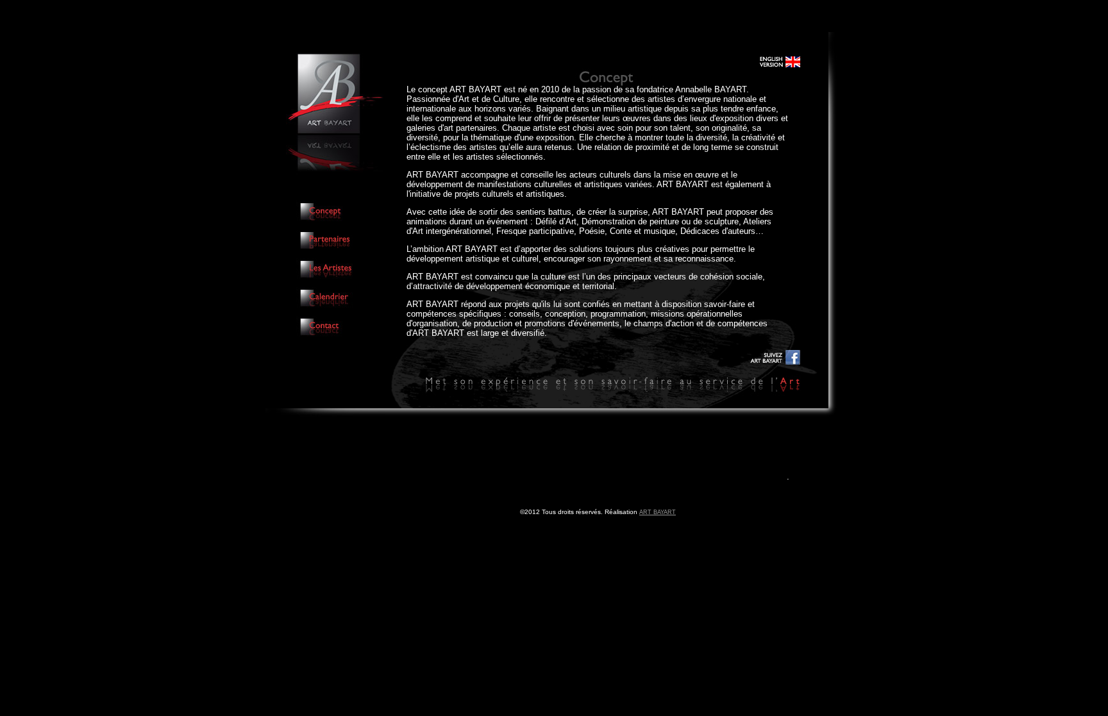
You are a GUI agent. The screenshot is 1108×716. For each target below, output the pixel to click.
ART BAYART (657, 512)
